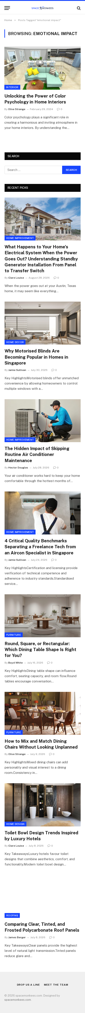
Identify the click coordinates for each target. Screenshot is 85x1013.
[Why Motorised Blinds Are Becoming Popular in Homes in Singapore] (43, 323)
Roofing (12, 915)
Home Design (15, 824)
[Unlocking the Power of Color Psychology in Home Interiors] (42, 68)
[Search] (78, 8)
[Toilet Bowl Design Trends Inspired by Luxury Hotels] (43, 804)
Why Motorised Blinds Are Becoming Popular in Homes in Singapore (36, 356)
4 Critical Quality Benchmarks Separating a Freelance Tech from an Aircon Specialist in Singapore (40, 546)
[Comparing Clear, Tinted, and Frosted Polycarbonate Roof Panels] (43, 896)
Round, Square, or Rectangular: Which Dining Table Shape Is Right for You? (40, 649)
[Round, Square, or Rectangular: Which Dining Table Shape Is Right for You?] (43, 615)
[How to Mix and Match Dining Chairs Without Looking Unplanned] (43, 713)
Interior (12, 87)
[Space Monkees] (42, 8)
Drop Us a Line (28, 984)
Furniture (13, 635)
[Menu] (7, 8)
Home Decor (15, 342)
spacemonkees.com (17, 999)
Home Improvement (20, 238)
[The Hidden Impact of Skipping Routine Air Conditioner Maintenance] (43, 420)
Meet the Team (56, 984)
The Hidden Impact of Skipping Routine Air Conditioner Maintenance (37, 454)
